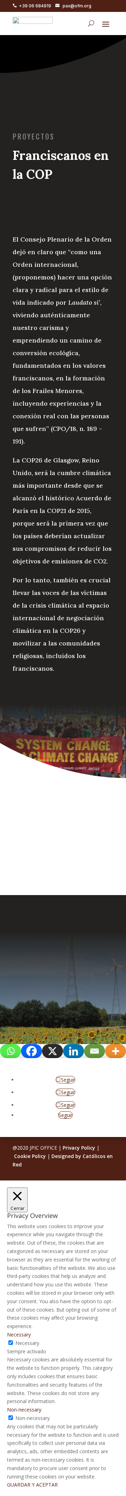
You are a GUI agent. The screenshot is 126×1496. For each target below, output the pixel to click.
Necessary (27, 1343)
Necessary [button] (19, 1334)
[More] (115, 1051)
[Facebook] (31, 1051)
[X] (52, 1051)
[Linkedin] (73, 1051)
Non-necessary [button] (24, 1409)
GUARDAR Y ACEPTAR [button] (32, 1484)
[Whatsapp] (10, 1051)
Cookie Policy (30, 1156)
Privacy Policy (79, 1147)
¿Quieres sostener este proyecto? (59, 833)
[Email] (94, 1051)
